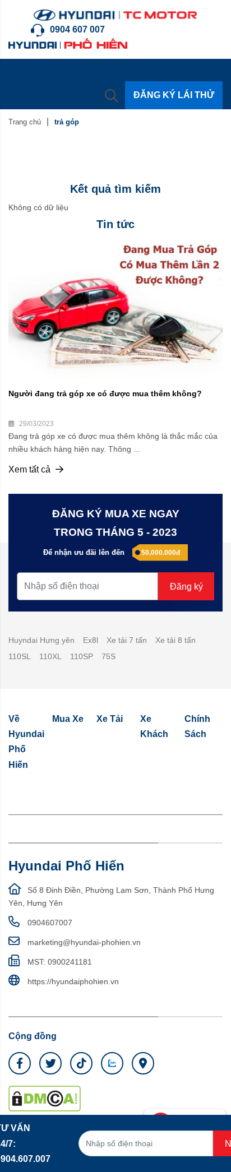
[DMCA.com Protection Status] (44, 1098)
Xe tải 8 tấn (175, 640)
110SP (81, 656)
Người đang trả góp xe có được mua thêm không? (105, 393)
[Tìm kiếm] (111, 95)
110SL (19, 656)
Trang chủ (24, 122)
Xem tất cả (30, 469)
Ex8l (90, 640)
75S (108, 656)
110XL (50, 656)
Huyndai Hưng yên (41, 640)
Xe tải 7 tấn (127, 640)
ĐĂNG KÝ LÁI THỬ (173, 95)
